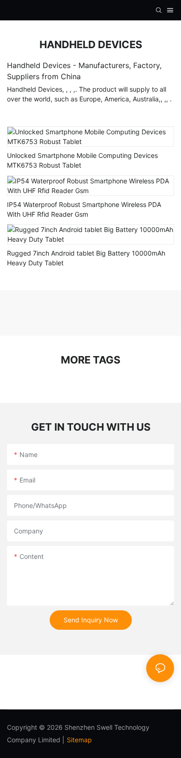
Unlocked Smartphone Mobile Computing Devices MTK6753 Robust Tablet (82, 160)
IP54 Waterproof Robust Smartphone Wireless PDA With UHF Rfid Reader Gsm (84, 209)
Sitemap (79, 740)
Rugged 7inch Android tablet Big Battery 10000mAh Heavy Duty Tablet (86, 258)
